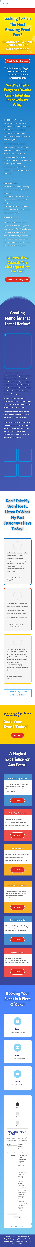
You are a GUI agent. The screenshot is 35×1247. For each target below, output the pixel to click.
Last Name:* (22, 1138)
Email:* (9, 1144)
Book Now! (17, 735)
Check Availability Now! (17, 61)
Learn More (17, 800)
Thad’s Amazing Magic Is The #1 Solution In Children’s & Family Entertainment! (17, 73)
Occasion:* (11, 1153)
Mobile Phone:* (21, 1145)
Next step (17, 1217)
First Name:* (11, 1138)
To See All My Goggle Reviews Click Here (17, 693)
